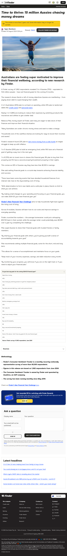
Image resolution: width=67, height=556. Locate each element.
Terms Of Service (42, 442)
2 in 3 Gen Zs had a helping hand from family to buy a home (23, 464)
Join (63, 2)
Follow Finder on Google (47, 30)
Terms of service (22, 530)
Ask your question (33, 435)
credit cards (13, 108)
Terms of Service (40, 445)
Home (3, 6)
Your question (29, 416)
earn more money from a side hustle (41, 142)
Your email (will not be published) (11, 424)
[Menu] (2, 3)
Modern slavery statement (59, 530)
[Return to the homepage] (9, 3)
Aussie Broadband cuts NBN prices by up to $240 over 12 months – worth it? (29, 479)
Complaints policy (46, 530)
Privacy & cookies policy (33, 530)
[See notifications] (57, 2)
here (24, 385)
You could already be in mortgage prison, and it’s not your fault (24, 469)
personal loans (27, 108)
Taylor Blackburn (10, 29)
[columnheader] (33, 272)
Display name (8, 416)
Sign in (12, 436)
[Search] (49, 2)
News (8, 6)
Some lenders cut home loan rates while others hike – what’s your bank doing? (29, 484)
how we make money (33, 549)
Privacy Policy (31, 445)
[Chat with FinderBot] (53, 2)
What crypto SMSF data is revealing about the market (21, 474)
